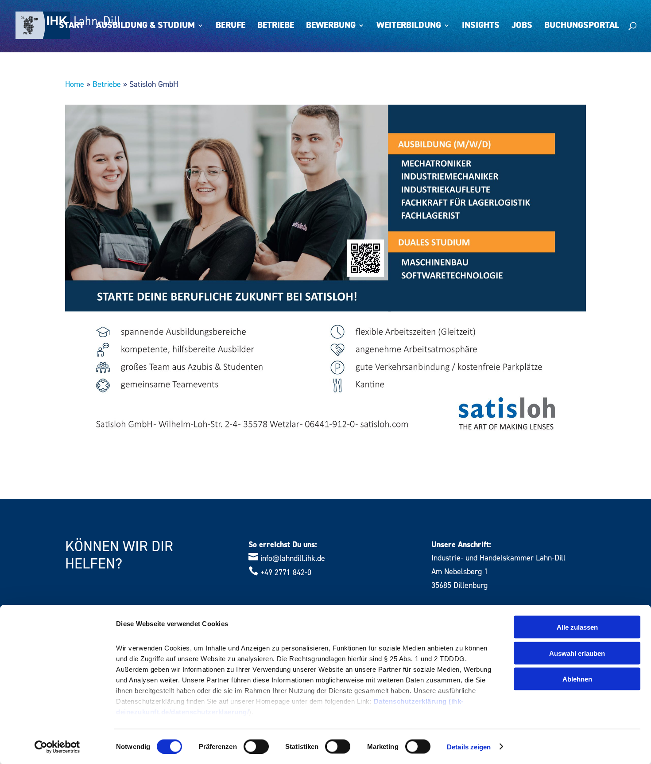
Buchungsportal (581, 26)
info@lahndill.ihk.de (292, 558)
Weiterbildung (408, 26)
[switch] (256, 746)
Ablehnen (577, 679)
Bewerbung (331, 26)
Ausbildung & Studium (145, 26)
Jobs (522, 26)
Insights (481, 26)
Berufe (230, 26)
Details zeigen (469, 746)
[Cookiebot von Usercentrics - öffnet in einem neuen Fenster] (57, 746)
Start (71, 26)
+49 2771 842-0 (285, 573)
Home (74, 84)
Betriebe (275, 26)
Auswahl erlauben (577, 653)
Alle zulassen (577, 627)
